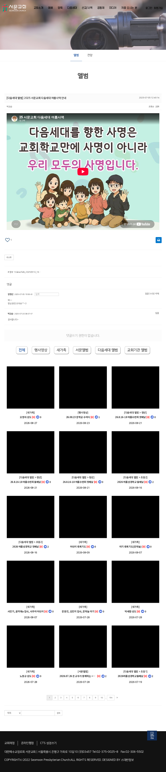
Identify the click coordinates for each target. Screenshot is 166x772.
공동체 (100, 7)
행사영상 (40, 350)
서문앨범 (82, 350)
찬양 (89, 55)
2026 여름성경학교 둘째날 (130, 482)
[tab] (107, 350)
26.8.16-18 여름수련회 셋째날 (130, 417)
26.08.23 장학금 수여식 (78, 417)
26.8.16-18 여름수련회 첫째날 (78, 482)
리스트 (9, 257)
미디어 (112, 7)
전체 (22, 350)
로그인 (149, 8)
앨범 (76, 55)
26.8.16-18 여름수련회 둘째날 (25, 482)
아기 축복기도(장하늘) (130, 546)
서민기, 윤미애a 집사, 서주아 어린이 (26, 611)
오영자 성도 (25, 417)
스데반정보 (127, 760)
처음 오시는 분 (129, 7)
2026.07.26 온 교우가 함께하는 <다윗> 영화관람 (78, 676)
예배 (50, 7)
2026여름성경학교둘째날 (130, 676)
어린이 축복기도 (78, 546)
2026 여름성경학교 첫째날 (25, 546)
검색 (58, 713)
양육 (60, 7)
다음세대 (72, 7)
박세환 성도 (130, 611)
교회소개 (38, 7)
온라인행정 (27, 743)
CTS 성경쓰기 (48, 743)
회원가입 (158, 8)
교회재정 (9, 743)
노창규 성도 (25, 676)
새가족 (61, 350)
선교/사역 (87, 7)
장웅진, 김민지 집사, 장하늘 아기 (78, 611)
